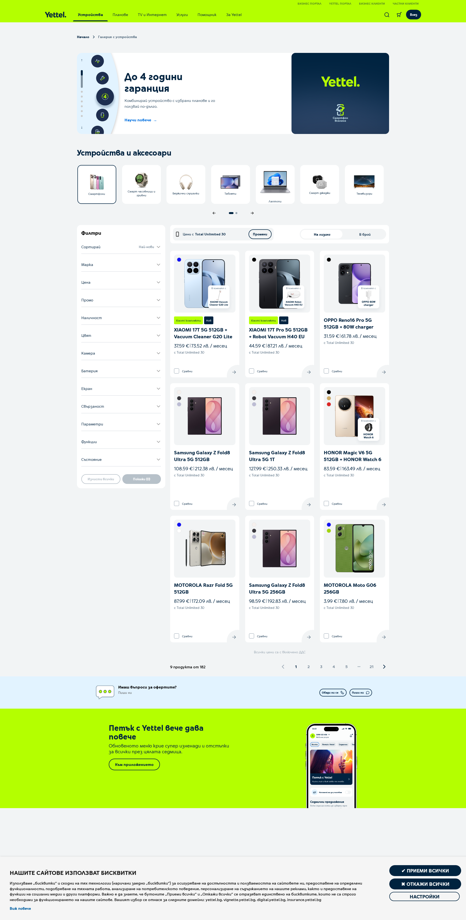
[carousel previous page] (214, 213)
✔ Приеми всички (425, 870)
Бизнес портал (309, 3)
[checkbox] (176, 370)
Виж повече (20, 908)
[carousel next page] (252, 213)
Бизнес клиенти (372, 3)
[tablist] (160, 14)
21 (372, 666)
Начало (83, 37)
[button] (121, 247)
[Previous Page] (283, 666)
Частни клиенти (406, 3)
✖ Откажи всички (425, 884)
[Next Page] (384, 666)
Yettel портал (340, 3)
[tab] (90, 14)
